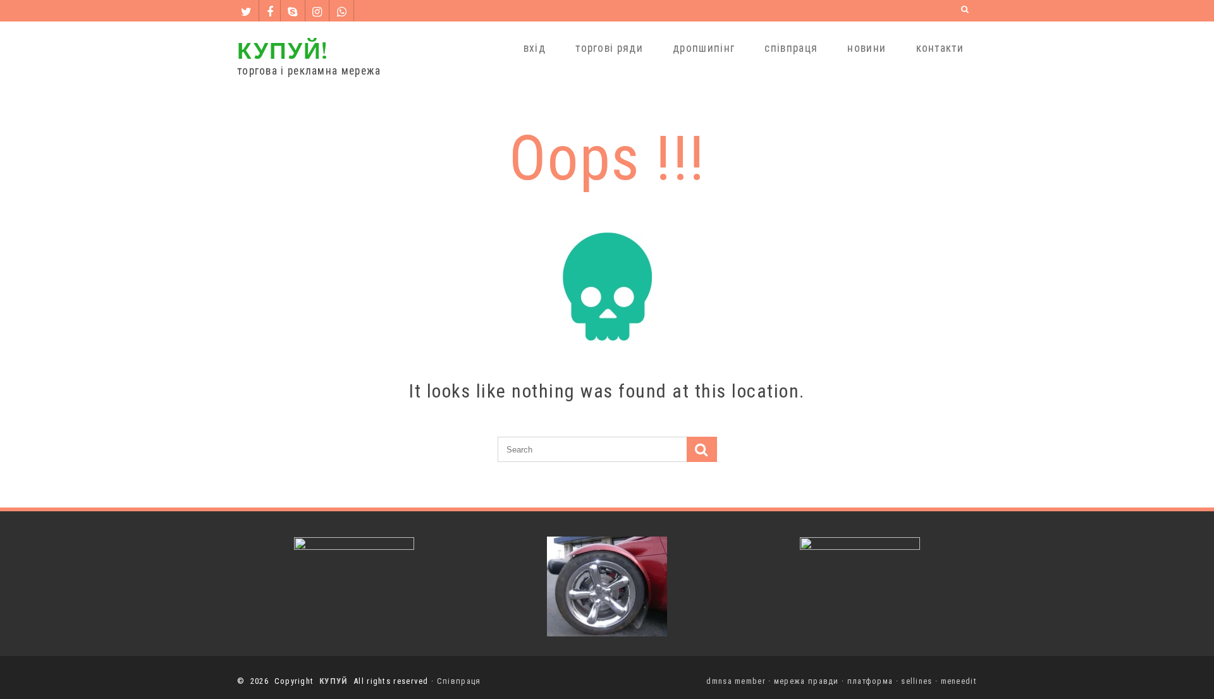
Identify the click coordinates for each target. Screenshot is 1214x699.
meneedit (959, 681)
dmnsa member (736, 681)
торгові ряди (609, 48)
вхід (535, 48)
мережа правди (806, 681)
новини (866, 48)
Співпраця (459, 681)
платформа (870, 681)
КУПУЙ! (282, 49)
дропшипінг (704, 48)
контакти (940, 48)
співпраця (791, 48)
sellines (916, 681)
